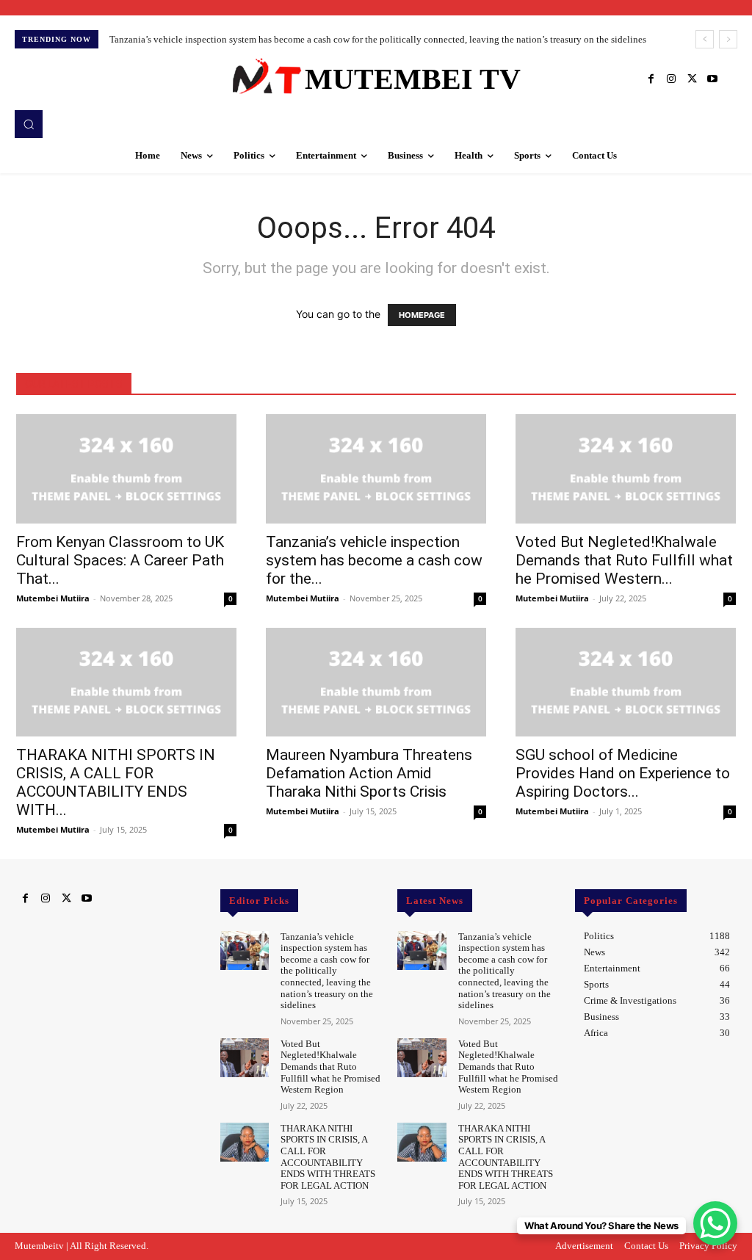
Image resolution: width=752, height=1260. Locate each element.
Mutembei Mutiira (53, 598)
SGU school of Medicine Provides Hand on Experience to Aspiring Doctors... (623, 773)
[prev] (704, 39)
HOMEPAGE (422, 315)
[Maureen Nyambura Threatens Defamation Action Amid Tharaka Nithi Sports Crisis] (376, 682)
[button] (29, 124)
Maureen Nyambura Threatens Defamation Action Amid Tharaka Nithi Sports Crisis (369, 773)
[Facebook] (650, 79)
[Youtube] (712, 79)
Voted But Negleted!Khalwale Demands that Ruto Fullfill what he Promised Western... (624, 560)
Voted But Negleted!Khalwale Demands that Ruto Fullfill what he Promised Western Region (330, 1066)
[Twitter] (692, 79)
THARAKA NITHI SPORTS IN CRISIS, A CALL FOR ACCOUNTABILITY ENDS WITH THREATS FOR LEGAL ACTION (328, 1157)
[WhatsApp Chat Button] (715, 1223)
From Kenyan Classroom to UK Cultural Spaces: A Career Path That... (120, 560)
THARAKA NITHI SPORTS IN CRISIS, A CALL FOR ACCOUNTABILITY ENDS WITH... (115, 782)
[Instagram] (671, 79)
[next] (728, 39)
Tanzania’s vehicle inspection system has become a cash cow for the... (374, 560)
